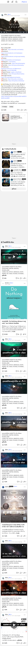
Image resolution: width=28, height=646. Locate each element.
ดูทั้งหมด (14, 189)
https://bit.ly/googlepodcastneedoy (10, 77)
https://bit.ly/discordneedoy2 (16, 81)
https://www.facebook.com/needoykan (11, 53)
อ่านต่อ (13, 331)
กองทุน (11, 106)
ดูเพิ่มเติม (4, 275)
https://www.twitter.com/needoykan (11, 60)
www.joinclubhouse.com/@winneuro (11, 68)
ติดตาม (9, 14)
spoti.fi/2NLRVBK (11, 70)
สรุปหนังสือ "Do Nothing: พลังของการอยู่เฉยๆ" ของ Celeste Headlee (14, 322)
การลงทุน (4, 106)
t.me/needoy (12, 61)
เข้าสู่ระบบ (24, 2)
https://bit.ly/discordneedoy (15, 79)
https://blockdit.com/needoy (15, 49)
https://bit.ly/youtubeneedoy (16, 65)
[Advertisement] (14, 8)
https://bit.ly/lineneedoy (18, 63)
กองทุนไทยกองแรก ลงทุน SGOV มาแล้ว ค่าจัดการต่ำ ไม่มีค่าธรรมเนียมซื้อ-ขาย (13, 525)
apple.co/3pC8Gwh (16, 72)
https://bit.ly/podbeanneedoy (16, 74)
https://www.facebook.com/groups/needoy (13, 56)
